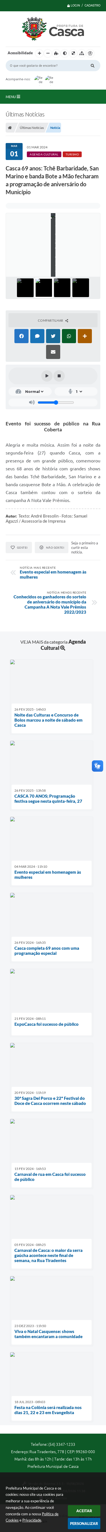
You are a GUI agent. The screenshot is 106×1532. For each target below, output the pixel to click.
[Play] (47, 376)
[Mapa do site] (81, 53)
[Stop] (59, 376)
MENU (11, 97)
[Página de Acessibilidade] (90, 53)
